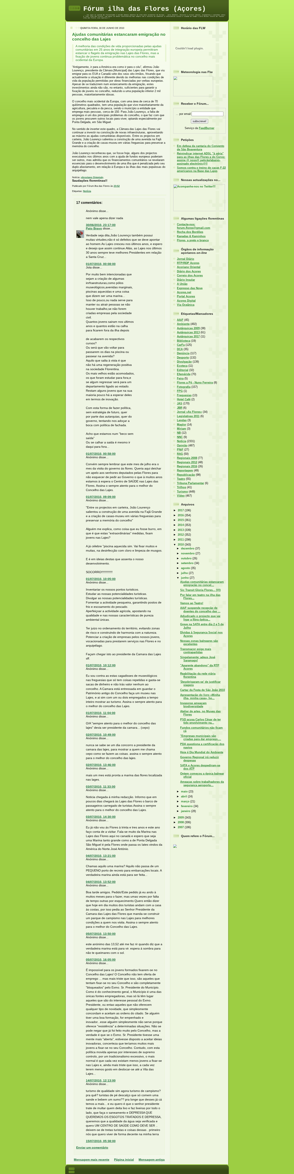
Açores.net (184, 292)
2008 (181, 822)
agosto (186, 568)
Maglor (181, 424)
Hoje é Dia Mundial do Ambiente (201, 752)
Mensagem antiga (152, 1159)
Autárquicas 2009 (188, 328)
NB (179, 432)
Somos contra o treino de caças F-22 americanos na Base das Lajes (201, 169)
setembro (187, 563)
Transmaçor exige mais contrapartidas (195, 650)
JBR (179, 407)
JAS (179, 403)
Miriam (181, 428)
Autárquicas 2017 (188, 336)
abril (184, 796)
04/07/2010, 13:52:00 (101, 882)
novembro (188, 553)
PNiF (180, 449)
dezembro (188, 548)
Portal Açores (186, 296)
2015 (181, 520)
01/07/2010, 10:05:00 (101, 579)
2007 (181, 827)
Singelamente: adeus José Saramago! (197, 659)
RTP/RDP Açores (188, 263)
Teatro (181, 478)
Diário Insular (186, 279)
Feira (180, 378)
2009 (181, 817)
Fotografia (183, 386)
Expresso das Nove (190, 288)
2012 (181, 534)
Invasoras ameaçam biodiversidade (193, 705)
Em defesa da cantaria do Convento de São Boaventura (200, 147)
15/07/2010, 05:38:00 (101, 1141)
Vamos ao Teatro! (191, 603)
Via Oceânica (185, 304)
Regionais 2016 (187, 466)
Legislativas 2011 (188, 416)
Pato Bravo (94, 228)
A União (182, 283)
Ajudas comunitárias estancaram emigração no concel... (202, 583)
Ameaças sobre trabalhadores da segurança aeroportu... (202, 783)
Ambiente (183, 324)
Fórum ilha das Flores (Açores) (144, 9)
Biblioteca (183, 340)
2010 (181, 544)
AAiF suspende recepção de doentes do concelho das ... (200, 609)
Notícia (87, 191)
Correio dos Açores (190, 275)
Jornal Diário (185, 258)
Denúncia (183, 353)
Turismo (182, 491)
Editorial (182, 370)
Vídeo (181, 495)
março (185, 801)
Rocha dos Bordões (190, 232)
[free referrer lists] (175, 847)
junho (185, 577)
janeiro (186, 811)
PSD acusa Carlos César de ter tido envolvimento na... (200, 721)
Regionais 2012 (187, 462)
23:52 (117, 186)
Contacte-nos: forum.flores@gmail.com (193, 226)
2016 (181, 515)
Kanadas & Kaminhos (191, 236)
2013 (181, 530)
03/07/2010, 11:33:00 (100, 786)
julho (185, 573)
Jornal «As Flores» (189, 411)
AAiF (180, 319)
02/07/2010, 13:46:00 (101, 765)
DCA (180, 349)
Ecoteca (182, 365)
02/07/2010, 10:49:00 (101, 734)
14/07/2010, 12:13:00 (101, 1080)
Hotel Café (183, 399)
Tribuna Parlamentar (190, 483)
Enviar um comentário (92, 1147)
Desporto (183, 357)
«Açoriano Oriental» (92, 177)
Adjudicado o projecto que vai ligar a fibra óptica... (200, 617)
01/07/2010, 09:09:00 (101, 497)
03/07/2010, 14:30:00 (101, 817)
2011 (181, 539)
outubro (186, 558)
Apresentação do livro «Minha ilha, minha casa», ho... (200, 696)
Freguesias (184, 395)
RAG (180, 453)
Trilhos (181, 487)
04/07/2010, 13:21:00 (101, 856)
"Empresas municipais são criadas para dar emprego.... (200, 737)
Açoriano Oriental (188, 267)
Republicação (186, 474)
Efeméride (183, 374)
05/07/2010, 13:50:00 (101, 933)
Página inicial (124, 1159)
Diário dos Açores (189, 271)
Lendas (182, 420)
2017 (181, 510)
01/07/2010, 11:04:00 (100, 713)
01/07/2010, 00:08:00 (101, 264)
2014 (181, 525)
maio (185, 791)
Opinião (182, 445)
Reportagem (185, 470)
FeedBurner (206, 128)
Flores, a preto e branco (193, 240)
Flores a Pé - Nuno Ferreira (195, 382)
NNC (180, 437)
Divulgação (184, 361)
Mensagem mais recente (91, 1159)
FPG (180, 391)
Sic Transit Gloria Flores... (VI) (200, 590)
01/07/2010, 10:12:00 (101, 665)
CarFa (181, 344)
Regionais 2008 (187, 458)
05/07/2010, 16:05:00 (101, 959)
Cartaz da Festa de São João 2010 (202, 690)
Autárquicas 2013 (188, 332)
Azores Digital (186, 300)
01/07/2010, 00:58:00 (101, 453)
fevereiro (187, 806)
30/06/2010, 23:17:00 (101, 225)
